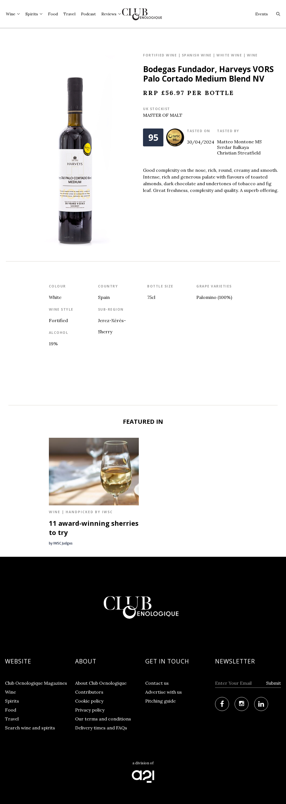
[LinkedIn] (261, 704)
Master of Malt (162, 115)
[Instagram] (242, 704)
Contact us (157, 683)
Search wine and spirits (30, 728)
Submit (273, 683)
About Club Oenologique (101, 683)
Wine (10, 692)
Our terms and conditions (103, 719)
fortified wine (160, 55)
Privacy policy (89, 710)
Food (10, 710)
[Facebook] (222, 704)
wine (252, 55)
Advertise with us (163, 692)
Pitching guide (160, 701)
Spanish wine (197, 55)
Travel (12, 719)
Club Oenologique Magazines (36, 683)
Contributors (89, 692)
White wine (229, 55)
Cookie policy (89, 701)
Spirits (12, 701)
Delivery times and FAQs (101, 728)
